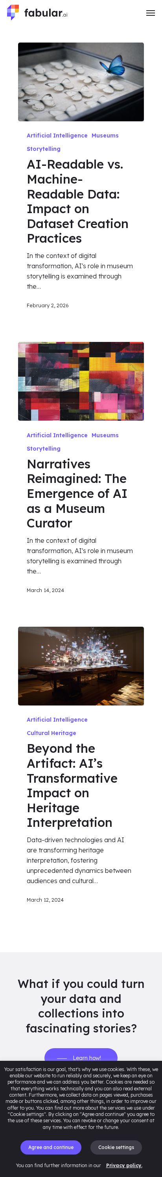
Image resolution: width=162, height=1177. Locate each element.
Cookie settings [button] (116, 1147)
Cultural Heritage (51, 733)
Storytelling (44, 148)
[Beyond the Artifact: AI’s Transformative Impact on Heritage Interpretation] (81, 666)
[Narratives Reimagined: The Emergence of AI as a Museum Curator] (81, 381)
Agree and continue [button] (51, 1147)
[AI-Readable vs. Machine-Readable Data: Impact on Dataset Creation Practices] (81, 82)
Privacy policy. (124, 1165)
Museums (105, 135)
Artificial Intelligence (57, 135)
